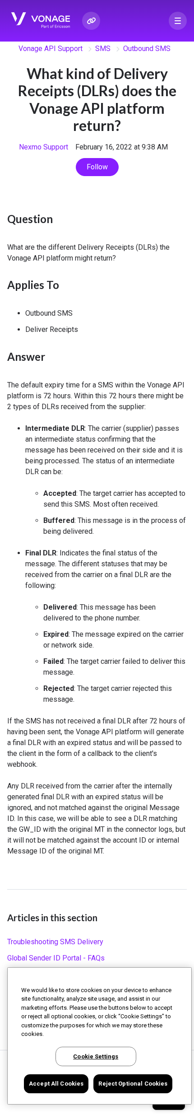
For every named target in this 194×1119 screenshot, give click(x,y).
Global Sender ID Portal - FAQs (56, 958)
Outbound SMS (147, 48)
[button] (178, 21)
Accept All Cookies (56, 1083)
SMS (103, 48)
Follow (97, 167)
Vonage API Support (50, 48)
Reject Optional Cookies (132, 1083)
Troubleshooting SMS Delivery (55, 941)
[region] (99, 1036)
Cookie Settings (95, 1056)
